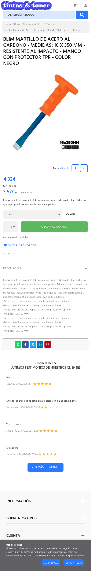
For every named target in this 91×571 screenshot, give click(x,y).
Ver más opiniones (45, 467)
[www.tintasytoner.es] (26, 5)
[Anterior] (75, 168)
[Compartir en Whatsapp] (18, 344)
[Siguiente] (84, 168)
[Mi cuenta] (85, 5)
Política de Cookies (35, 552)
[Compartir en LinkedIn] (40, 344)
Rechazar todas (73, 563)
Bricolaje (66, 168)
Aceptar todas (51, 563)
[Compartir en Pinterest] (47, 344)
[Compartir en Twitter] (33, 344)
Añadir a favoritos (22, 245)
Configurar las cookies (73, 556)
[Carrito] (75, 5)
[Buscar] (82, 15)
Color (70, 214)
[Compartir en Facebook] (25, 344)
